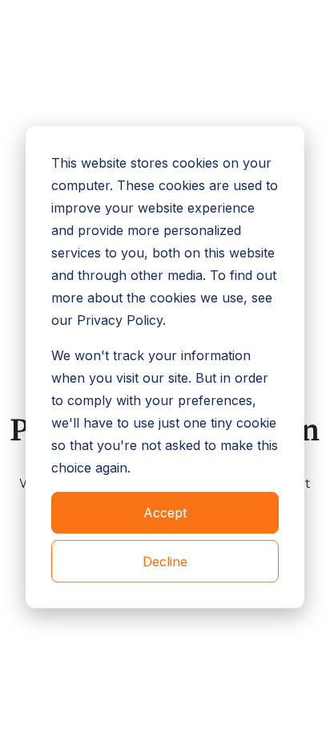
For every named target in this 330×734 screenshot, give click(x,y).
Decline (165, 562)
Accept (165, 513)
